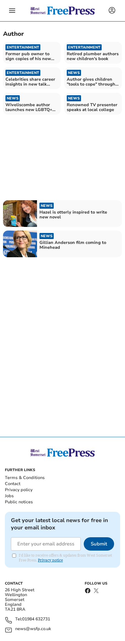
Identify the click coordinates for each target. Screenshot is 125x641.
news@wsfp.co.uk (33, 629)
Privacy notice (50, 560)
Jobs (9, 496)
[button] (12, 10)
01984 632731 (36, 619)
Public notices (19, 502)
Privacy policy (18, 490)
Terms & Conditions (25, 478)
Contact (12, 484)
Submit (99, 544)
